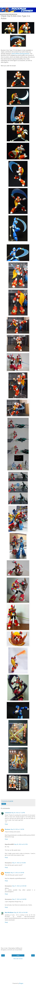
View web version (18, 958)
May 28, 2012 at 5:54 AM (20, 912)
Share (3, 803)
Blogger (21, 983)
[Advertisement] (18, 5)
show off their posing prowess (20, 53)
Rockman (7, 829)
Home (18, 955)
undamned (8, 812)
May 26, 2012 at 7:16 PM (18, 812)
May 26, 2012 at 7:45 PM (17, 829)
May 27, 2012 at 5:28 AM (17, 872)
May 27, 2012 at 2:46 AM (19, 862)
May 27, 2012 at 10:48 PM (19, 899)
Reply (6, 824)
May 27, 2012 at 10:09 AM (19, 886)
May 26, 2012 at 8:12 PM (21, 844)
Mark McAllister (9, 912)
